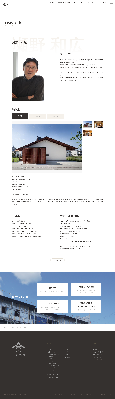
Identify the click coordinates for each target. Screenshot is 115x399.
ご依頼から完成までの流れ (55, 354)
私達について (51, 352)
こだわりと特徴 (51, 361)
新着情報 (66, 355)
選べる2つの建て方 (53, 363)
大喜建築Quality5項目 (54, 370)
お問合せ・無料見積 (63, 3)
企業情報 (51, 356)
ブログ (66, 352)
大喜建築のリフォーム (53, 377)
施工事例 (66, 349)
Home (5, 327)
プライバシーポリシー (85, 394)
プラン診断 (67, 357)
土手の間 (37, 116)
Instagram (60, 394)
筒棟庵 (20, 116)
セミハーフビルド (53, 368)
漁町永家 (55, 116)
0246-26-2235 (91, 2)
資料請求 (53, 3)
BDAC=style (15, 327)
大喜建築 (5, 5)
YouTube (72, 394)
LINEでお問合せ (75, 2)
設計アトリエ (20, 231)
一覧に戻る (57, 260)
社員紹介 (51, 358)
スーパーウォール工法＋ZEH (56, 365)
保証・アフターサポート (54, 372)
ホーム (49, 349)
